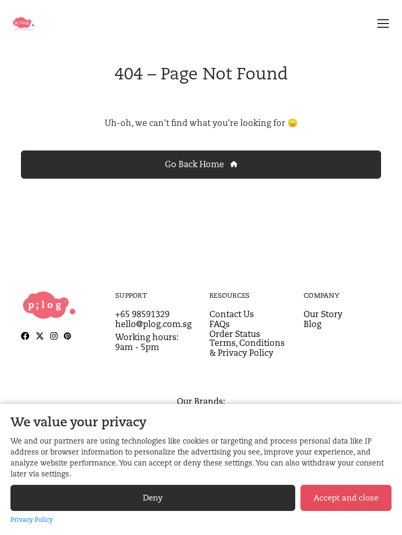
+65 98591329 (142, 314)
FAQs (219, 324)
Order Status (234, 334)
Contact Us (231, 314)
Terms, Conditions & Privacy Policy (247, 348)
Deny (153, 498)
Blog (312, 324)
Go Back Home (195, 164)
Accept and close (346, 498)
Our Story (323, 314)
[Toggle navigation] (381, 23)
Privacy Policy (31, 520)
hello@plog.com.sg (153, 324)
